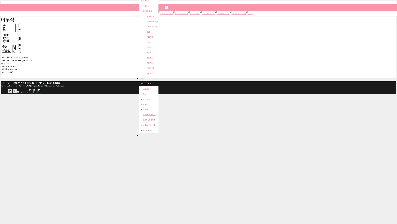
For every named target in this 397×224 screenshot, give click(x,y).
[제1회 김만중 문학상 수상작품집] (11, 53)
